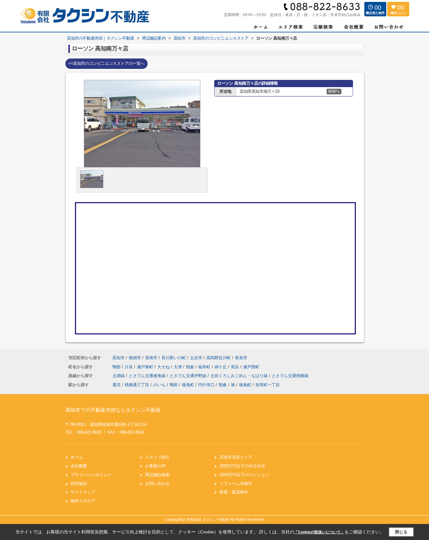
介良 (129, 367)
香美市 (241, 357)
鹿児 (116, 384)
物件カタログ (83, 500)
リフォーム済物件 (236, 483)
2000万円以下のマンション (244, 474)
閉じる (401, 532)
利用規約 (79, 483)
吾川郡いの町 (173, 357)
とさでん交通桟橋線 (290, 375)
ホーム (77, 457)
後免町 (188, 384)
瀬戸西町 (251, 367)
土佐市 (196, 357)
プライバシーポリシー (91, 474)
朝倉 (190, 367)
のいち (159, 384)
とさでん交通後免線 (148, 375)
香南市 (151, 357)
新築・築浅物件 (234, 492)
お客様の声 (155, 466)
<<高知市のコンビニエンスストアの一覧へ (106, 63)
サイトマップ (83, 492)
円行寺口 (206, 384)
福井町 (205, 367)
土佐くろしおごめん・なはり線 (239, 375)
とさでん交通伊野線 (189, 375)
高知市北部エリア (236, 457)
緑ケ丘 (221, 367)
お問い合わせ (157, 483)
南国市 (135, 357)
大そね (164, 367)
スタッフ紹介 (157, 457)
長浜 (235, 367)
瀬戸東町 (146, 367)
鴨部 (117, 367)
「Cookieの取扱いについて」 (319, 532)
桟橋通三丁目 (137, 384)
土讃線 (119, 375)
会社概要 (79, 466)
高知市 (118, 357)
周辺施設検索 (157, 474)
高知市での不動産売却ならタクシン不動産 (113, 410)
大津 (178, 367)
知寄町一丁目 (267, 384)
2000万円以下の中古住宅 (242, 466)
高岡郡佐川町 (218, 357)
